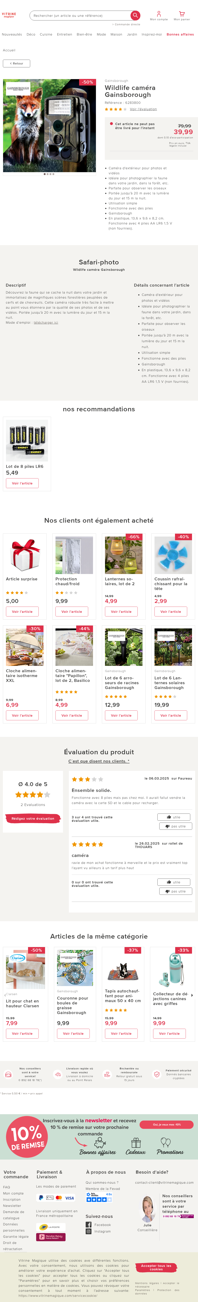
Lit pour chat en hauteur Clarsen (22, 1004)
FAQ (6, 1187)
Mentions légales (147, 1283)
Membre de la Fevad (103, 1189)
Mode (101, 34)
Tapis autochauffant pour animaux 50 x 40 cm (123, 996)
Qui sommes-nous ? (102, 1182)
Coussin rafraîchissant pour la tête (171, 584)
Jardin (132, 34)
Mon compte (13, 1193)
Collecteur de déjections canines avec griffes (171, 998)
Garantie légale (16, 1236)
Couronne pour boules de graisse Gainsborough (72, 1005)
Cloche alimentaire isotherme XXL (22, 675)
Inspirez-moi (152, 34)
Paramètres (142, 1290)
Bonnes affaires (180, 34)
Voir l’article (22, 483)
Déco (31, 34)
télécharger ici (46, 322)
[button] (16, 1174)
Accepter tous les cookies (156, 1267)
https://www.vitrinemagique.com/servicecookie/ (58, 1296)
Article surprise (22, 579)
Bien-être (84, 34)
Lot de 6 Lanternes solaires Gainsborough (169, 683)
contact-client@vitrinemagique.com (164, 1182)
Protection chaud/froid (67, 582)
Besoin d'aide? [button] (152, 1172)
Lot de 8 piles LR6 (25, 466)
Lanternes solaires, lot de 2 (120, 582)
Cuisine (46, 34)
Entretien (64, 34)
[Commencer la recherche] (135, 15)
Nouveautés (12, 34)
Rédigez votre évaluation (33, 818)
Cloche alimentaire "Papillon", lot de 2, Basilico (72, 675)
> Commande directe (126, 24)
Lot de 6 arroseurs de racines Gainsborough (122, 683)
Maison (116, 34)
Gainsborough (116, 81)
